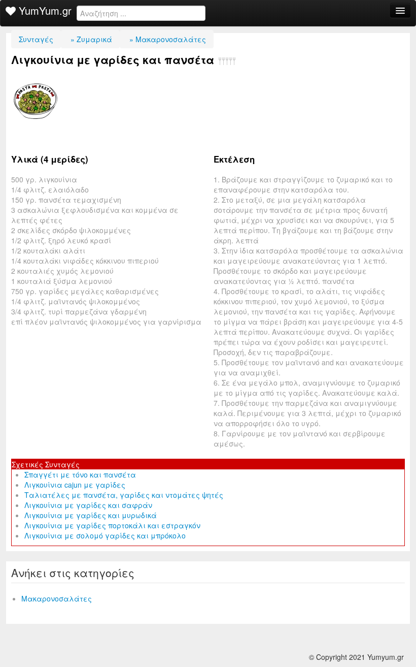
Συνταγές (36, 39)
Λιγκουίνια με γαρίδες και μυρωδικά (90, 515)
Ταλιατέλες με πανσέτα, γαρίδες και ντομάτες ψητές (123, 495)
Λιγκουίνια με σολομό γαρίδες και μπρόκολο (105, 535)
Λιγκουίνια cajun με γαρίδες (74, 485)
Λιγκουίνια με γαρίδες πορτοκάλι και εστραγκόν (112, 525)
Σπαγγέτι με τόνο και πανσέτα (80, 474)
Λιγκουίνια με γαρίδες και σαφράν (88, 505)
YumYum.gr (44, 10)
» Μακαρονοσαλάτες (166, 39)
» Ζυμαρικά (90, 39)
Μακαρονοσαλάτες (56, 598)
